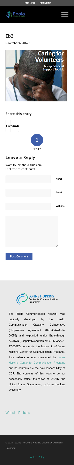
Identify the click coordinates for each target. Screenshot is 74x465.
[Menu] (62, 14)
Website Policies (18, 412)
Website (60, 206)
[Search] (51, 14)
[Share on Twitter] (8, 126)
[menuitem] (30, 3)
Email (59, 192)
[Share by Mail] (17, 126)
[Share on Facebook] (6, 126)
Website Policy (37, 457)
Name (59, 179)
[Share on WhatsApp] (11, 126)
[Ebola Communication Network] (16, 14)
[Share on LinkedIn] (14, 126)
